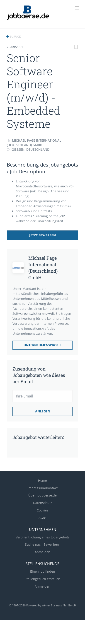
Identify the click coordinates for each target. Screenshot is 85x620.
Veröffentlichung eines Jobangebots (43, 537)
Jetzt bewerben (42, 235)
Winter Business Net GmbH (59, 605)
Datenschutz (42, 503)
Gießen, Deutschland (30, 149)
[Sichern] (76, 47)
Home (42, 480)
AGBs (42, 518)
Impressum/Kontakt (43, 488)
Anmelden (42, 552)
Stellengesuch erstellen (42, 579)
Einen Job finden (42, 571)
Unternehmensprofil (42, 345)
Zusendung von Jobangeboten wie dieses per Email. (38, 375)
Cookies (42, 510)
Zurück (15, 37)
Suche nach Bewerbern (42, 544)
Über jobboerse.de (42, 495)
